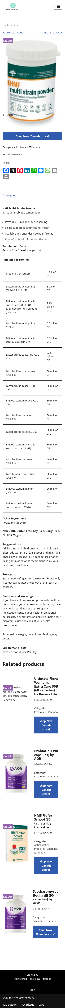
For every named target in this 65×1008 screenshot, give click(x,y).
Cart (41, 1004)
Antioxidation (42, 845)
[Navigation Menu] (58, 6)
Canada (34, 147)
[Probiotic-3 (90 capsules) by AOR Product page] (16, 773)
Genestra (16, 154)
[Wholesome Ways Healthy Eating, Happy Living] (13, 6)
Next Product (51, 32)
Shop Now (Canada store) (32, 136)
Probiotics (12, 25)
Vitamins (52, 848)
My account (10, 1004)
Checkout (28, 1004)
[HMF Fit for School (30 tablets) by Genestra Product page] (16, 844)
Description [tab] (9, 195)
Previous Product (15, 32)
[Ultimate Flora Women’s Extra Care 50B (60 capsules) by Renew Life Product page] (16, 705)
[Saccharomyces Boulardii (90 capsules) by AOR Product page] (15, 914)
